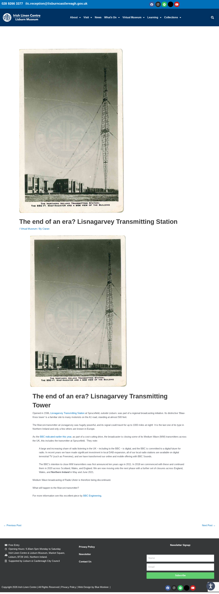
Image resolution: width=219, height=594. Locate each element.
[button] (212, 17)
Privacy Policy (87, 546)
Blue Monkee (102, 587)
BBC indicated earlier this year (55, 436)
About (74, 17)
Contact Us (85, 561)
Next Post (208, 525)
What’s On (110, 17)
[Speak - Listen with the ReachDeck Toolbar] (210, 586)
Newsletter (85, 554)
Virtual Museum (131, 17)
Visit (86, 17)
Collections (171, 17)
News (98, 17)
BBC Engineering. (92, 495)
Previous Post (12, 525)
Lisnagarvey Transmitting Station (67, 413)
